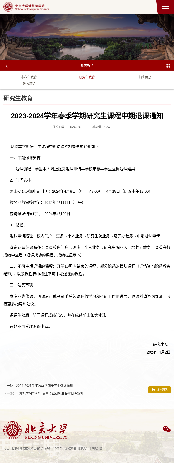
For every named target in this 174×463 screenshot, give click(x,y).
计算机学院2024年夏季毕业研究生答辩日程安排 (43, 393)
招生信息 (145, 77)
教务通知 (29, 84)
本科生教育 (29, 77)
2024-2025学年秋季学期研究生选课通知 (38, 385)
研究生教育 (87, 77)
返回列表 (162, 389)
